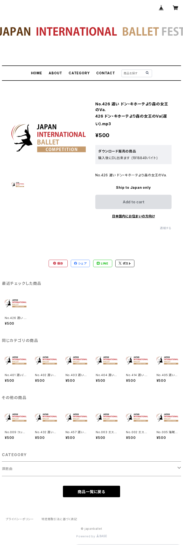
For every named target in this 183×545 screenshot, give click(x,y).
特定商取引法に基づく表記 (59, 519)
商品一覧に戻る (91, 491)
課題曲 (7, 469)
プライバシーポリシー (20, 519)
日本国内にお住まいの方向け (133, 216)
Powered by (86, 536)
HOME (36, 73)
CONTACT (105, 73)
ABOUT (55, 73)
